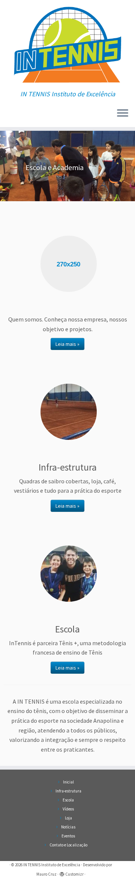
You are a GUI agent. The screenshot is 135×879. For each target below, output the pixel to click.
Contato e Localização (68, 845)
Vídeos (68, 809)
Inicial (68, 782)
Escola (68, 800)
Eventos (68, 836)
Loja (68, 818)
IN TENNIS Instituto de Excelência (51, 864)
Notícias (68, 827)
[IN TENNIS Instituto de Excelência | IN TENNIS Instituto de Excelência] (67, 45)
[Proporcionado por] (61, 872)
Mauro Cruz (46, 874)
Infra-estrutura (68, 791)
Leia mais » (68, 344)
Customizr (74, 874)
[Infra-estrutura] (68, 411)
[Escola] (68, 573)
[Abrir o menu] (122, 113)
